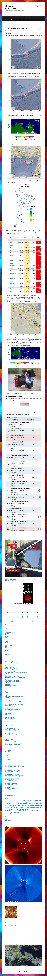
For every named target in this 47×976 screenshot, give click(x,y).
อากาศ (34, 17)
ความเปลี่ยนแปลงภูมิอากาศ (10, 632)
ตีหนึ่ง (20, 393)
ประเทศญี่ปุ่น (7, 805)
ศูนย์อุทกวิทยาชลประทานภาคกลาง (11, 673)
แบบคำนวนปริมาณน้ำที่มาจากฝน (11, 685)
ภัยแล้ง (6, 641)
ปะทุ (17, 805)
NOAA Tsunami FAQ (9, 725)
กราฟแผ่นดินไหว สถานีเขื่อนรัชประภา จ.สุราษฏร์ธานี (14, 775)
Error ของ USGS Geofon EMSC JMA (12, 625)
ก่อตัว (9, 803)
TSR (6, 702)
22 (37, 617)
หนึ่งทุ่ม (32, 393)
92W (9, 801)
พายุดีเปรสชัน (30, 805)
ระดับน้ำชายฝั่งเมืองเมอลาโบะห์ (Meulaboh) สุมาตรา (14, 734)
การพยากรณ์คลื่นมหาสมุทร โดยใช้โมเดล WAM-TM (14, 704)
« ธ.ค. (12, 621)
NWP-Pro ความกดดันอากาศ (10, 699)
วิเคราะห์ (6, 644)
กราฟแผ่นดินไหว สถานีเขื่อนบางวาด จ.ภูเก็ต (12, 774)
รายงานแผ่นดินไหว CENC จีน (10, 782)
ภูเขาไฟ (6, 642)
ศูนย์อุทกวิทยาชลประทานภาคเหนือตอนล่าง (12, 681)
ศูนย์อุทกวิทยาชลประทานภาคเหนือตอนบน (12, 680)
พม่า (25, 805)
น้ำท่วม (17, 17)
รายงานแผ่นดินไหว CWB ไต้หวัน (11, 783)
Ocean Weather (8, 700)
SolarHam (7, 740)
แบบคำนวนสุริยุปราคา (9, 745)
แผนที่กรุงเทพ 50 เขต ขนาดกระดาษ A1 (12, 686)
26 (22, 618)
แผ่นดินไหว (7, 19)
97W (18, 801)
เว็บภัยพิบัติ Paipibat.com (11, 7)
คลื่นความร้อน (7, 629)
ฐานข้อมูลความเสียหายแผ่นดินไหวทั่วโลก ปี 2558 (13, 778)
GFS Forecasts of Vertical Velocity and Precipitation (15, 696)
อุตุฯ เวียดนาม (7, 716)
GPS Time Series (8, 763)
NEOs (6, 627)
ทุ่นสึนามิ (24, 803)
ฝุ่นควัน (6, 637)
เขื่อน (6, 651)
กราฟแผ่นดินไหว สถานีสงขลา (10, 767)
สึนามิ (25, 17)
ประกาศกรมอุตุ (39, 803)
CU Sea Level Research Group (11, 693)
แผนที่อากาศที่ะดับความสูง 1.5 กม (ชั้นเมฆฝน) (13, 719)
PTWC (6, 727)
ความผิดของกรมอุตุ (8, 631)
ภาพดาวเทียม (35, 807)
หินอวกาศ (29, 17)
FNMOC (6, 695)
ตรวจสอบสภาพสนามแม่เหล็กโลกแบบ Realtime (13, 741)
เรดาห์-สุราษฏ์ (7, 756)
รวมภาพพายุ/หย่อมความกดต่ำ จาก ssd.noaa (13, 710)
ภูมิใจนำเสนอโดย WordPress (23, 971)
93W (11, 801)
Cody (40, 534)
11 (17, 616)
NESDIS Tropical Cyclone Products (11, 697)
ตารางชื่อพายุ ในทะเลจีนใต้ (10, 706)
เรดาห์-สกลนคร (8, 755)
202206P (37, 534)
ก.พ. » (33, 621)
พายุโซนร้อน (15, 807)
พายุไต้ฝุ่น (26, 807)
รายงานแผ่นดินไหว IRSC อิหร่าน (11, 786)
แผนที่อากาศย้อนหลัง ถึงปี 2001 (10, 721)
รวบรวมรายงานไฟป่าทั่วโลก (10, 795)
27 (27, 618)
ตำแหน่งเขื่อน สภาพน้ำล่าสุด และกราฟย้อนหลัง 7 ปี (14, 669)
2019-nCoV (30, 534)
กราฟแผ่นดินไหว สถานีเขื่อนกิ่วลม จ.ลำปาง (12, 771)
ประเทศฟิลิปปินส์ (13, 805)
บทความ (6, 636)
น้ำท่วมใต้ (35, 803)
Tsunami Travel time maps (10, 728)
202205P (34, 534)
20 (27, 617)
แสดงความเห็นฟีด (8, 820)
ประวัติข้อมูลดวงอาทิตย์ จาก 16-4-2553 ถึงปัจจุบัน (13, 743)
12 (22, 616)
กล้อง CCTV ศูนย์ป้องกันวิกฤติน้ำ (10, 667)
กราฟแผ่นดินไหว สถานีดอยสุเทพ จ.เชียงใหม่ (13, 765)
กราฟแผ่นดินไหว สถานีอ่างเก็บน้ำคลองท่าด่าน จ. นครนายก (15, 769)
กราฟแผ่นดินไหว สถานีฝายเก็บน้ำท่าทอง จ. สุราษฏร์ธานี (15, 766)
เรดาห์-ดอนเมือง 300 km (9, 752)
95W (15, 801)
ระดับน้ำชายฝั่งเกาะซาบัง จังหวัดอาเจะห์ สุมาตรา (13, 730)
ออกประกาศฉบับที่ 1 (20, 73)
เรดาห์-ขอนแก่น (8, 750)
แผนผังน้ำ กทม (7, 688)
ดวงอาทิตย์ (12, 17)
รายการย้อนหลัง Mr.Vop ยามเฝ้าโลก (11, 662)
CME (32, 801)
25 (17, 618)
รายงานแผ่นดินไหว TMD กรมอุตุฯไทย (11, 789)
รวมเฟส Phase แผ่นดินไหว (10, 779)
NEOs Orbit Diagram (9, 739)
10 (13, 616)
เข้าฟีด (6, 819)
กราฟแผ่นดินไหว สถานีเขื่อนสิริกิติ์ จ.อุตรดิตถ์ (13, 776)
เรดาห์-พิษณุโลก (8, 754)
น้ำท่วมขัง (31, 803)
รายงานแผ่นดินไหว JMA (9, 787)
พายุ (21, 17)
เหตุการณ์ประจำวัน (13, 534)
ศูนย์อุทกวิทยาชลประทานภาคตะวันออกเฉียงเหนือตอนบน (15, 677)
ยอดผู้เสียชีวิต (7, 810)
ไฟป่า (6, 657)
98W (20, 801)
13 (27, 616)
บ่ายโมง (28, 393)
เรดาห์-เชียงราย (8, 759)
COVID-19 (7, 535)
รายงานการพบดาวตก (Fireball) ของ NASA (12, 744)
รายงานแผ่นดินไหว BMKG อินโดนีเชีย (11, 780)
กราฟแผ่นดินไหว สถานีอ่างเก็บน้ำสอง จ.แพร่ (13, 770)
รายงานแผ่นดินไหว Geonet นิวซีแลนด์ (12, 784)
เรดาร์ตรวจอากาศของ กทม (10, 718)
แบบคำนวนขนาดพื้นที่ (9, 684)
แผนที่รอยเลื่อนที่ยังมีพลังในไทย (10, 791)
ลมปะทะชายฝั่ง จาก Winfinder (10, 712)
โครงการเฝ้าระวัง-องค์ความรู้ (16, 19)
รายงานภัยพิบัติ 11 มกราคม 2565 (16, 28)
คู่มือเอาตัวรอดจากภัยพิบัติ (9, 661)
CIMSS (6, 692)
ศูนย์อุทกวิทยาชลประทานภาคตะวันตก (11, 675)
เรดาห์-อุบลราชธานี (8, 758)
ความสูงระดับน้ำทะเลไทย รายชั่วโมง (11, 668)
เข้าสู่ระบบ (7, 818)
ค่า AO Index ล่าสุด (8, 705)
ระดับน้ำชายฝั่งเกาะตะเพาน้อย (10, 732)
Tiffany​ (10, 535)
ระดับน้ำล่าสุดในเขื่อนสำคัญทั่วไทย (11, 671)
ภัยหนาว (6, 640)
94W (13, 801)
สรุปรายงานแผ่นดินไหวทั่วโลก (21, 809)
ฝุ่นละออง (23, 805)
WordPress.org (8, 821)
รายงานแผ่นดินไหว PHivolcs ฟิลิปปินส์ (12, 788)
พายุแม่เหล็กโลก (7, 807)
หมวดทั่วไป (7, 649)
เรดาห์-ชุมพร (7, 751)
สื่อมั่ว (6, 647)
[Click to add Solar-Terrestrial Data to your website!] (28, 603)
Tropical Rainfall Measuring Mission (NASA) (13, 701)
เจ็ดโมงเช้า (24, 393)
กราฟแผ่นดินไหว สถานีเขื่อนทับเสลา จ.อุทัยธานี (13, 773)
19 (22, 617)
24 (13, 618)
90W (6, 801)
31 (13, 620)
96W (17, 801)
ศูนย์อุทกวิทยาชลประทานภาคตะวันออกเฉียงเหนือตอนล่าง (15, 679)
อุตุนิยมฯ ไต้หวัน (8, 714)
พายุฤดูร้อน (36, 805)
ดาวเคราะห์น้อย (19, 803)
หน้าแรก (6, 17)
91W (7, 801)
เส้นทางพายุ (8, 813)
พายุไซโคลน (21, 807)
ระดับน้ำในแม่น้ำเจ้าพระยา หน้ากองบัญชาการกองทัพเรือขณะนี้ (16, 672)
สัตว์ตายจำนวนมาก (8, 645)
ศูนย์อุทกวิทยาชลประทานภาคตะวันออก (12, 676)
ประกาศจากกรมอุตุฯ (8, 708)
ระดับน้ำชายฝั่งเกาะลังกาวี (9, 733)
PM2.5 (6, 803)
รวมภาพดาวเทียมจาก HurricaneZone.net (12, 709)
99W (22, 801)
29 (37, 618)
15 (37, 616)
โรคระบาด (22, 534)
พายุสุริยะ (40, 805)
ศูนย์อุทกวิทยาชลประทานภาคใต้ (10, 682)
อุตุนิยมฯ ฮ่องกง (8, 713)
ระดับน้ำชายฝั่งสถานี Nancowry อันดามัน (12, 729)
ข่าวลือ (6, 628)
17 (13, 617)
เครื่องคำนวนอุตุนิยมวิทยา (9, 717)
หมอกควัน (7, 650)
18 (17, 617)
